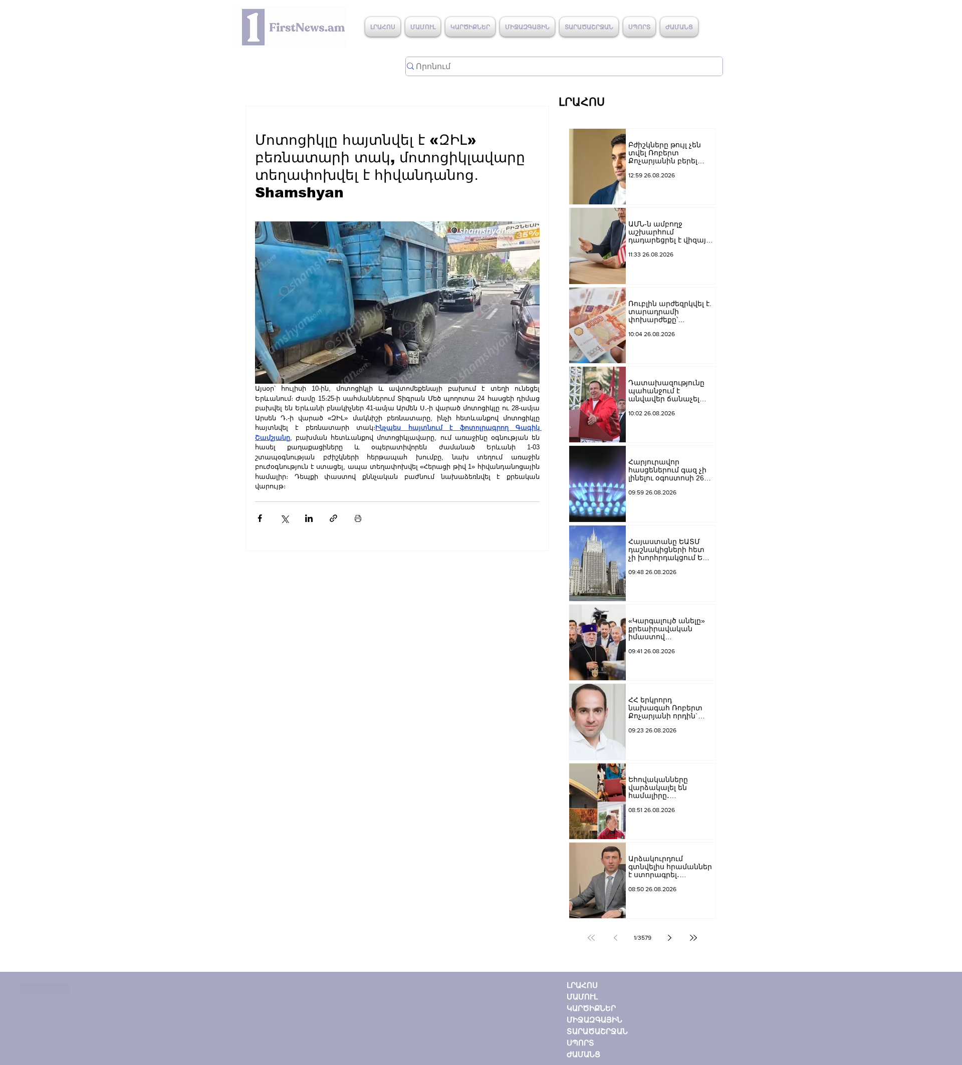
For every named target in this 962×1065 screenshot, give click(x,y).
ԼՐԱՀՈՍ (582, 985)
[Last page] (693, 938)
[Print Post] (358, 518)
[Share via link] (333, 518)
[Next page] (669, 938)
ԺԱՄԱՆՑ (583, 1054)
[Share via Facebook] (260, 518)
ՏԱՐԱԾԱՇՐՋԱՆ (597, 1031)
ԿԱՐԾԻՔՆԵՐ (591, 1008)
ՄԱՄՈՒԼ (582, 996)
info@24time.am (45, 989)
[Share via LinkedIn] (309, 518)
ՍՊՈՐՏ (580, 1042)
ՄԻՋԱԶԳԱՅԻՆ (594, 1019)
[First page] (591, 938)
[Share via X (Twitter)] (284, 518)
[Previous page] (615, 938)
